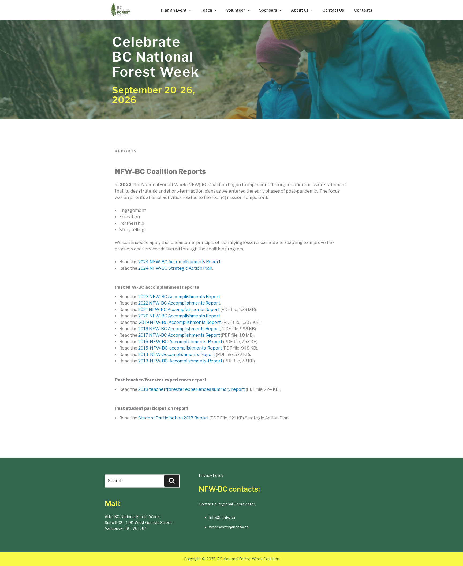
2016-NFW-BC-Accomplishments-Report (180, 341)
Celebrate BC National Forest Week (155, 57)
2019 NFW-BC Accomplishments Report (180, 322)
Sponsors (268, 10)
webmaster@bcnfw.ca (229, 527)
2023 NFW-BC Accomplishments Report (179, 296)
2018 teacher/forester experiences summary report (191, 389)
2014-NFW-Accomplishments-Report (176, 354)
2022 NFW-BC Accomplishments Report (179, 303)
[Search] (171, 480)
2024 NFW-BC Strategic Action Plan (175, 268)
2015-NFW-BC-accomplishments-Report (180, 348)
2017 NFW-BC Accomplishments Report (179, 335)
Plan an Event (174, 10)
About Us (300, 10)
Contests (363, 10)
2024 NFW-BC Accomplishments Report (179, 261)
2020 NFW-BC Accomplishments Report (179, 315)
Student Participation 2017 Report (173, 418)
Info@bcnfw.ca (222, 517)
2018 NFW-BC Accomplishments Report (179, 328)
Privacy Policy (211, 475)
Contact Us (333, 10)
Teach (206, 10)
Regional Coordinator (236, 504)
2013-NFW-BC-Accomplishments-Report (180, 360)
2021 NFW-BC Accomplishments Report (179, 309)
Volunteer (235, 10)
